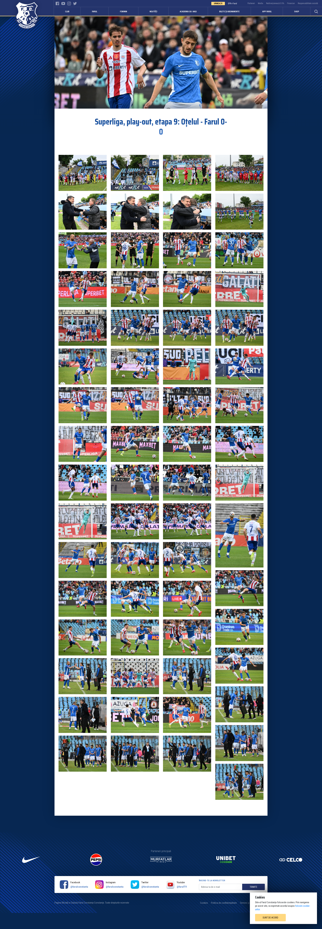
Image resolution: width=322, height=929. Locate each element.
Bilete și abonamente (229, 11)
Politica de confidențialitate (224, 903)
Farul (94, 11)
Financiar (291, 3)
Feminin (123, 11)
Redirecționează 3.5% (275, 3)
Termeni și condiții (248, 903)
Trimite (253, 887)
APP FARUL (267, 11)
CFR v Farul (232, 3)
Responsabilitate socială (308, 3)
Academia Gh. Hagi (188, 11)
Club (67, 11)
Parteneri (251, 3)
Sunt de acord (270, 917)
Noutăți (153, 11)
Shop (296, 11)
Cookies (204, 903)
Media (260, 3)
